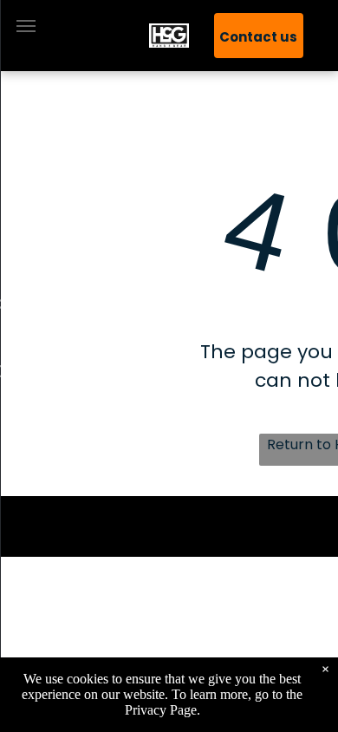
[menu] (26, 26)
